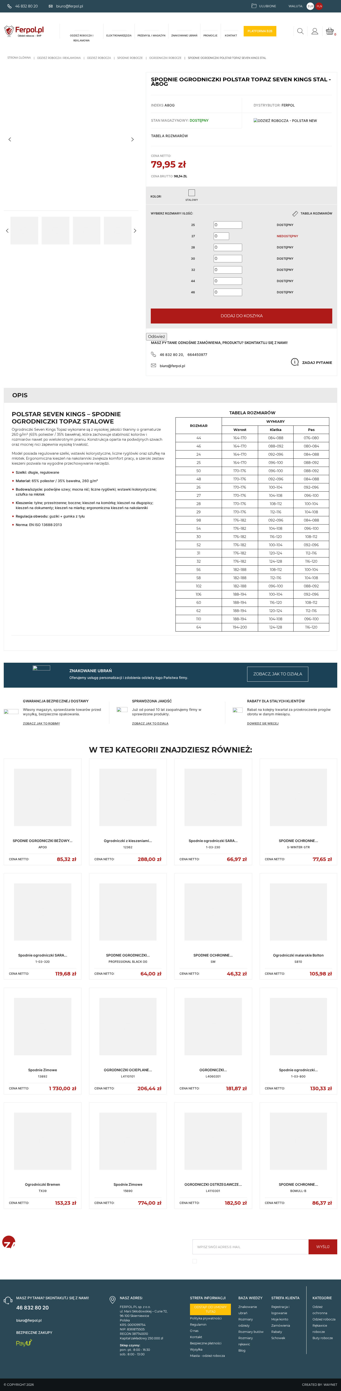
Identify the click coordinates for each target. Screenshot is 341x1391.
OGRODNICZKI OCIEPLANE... (128, 1070)
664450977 (197, 354)
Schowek (278, 1338)
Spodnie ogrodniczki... (298, 1070)
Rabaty (276, 1332)
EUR (310, 6)
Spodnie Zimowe (42, 1070)
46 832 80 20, (172, 354)
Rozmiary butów (251, 1332)
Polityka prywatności (206, 1318)
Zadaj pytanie (317, 362)
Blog (241, 1350)
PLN (319, 6)
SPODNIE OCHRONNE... (298, 841)
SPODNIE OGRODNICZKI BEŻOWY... (42, 841)
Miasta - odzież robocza (207, 1356)
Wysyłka (196, 1349)
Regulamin (198, 1324)
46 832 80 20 (32, 1308)
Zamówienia (280, 1325)
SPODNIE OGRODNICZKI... (128, 955)
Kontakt (196, 1337)
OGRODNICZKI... (213, 1070)
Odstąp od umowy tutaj (210, 1309)
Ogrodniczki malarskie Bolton (298, 955)
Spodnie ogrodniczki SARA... (213, 841)
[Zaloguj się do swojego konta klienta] (314, 31)
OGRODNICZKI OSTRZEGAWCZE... (213, 1184)
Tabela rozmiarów (169, 136)
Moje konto (279, 1319)
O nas (194, 1331)
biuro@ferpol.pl (172, 366)
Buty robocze (323, 1338)
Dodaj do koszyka (242, 316)
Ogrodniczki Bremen (42, 1184)
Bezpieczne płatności (205, 1343)
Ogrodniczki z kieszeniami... (128, 841)
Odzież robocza (324, 1319)
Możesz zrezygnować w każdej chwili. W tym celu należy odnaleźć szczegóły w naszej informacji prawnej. (262, 1262)
